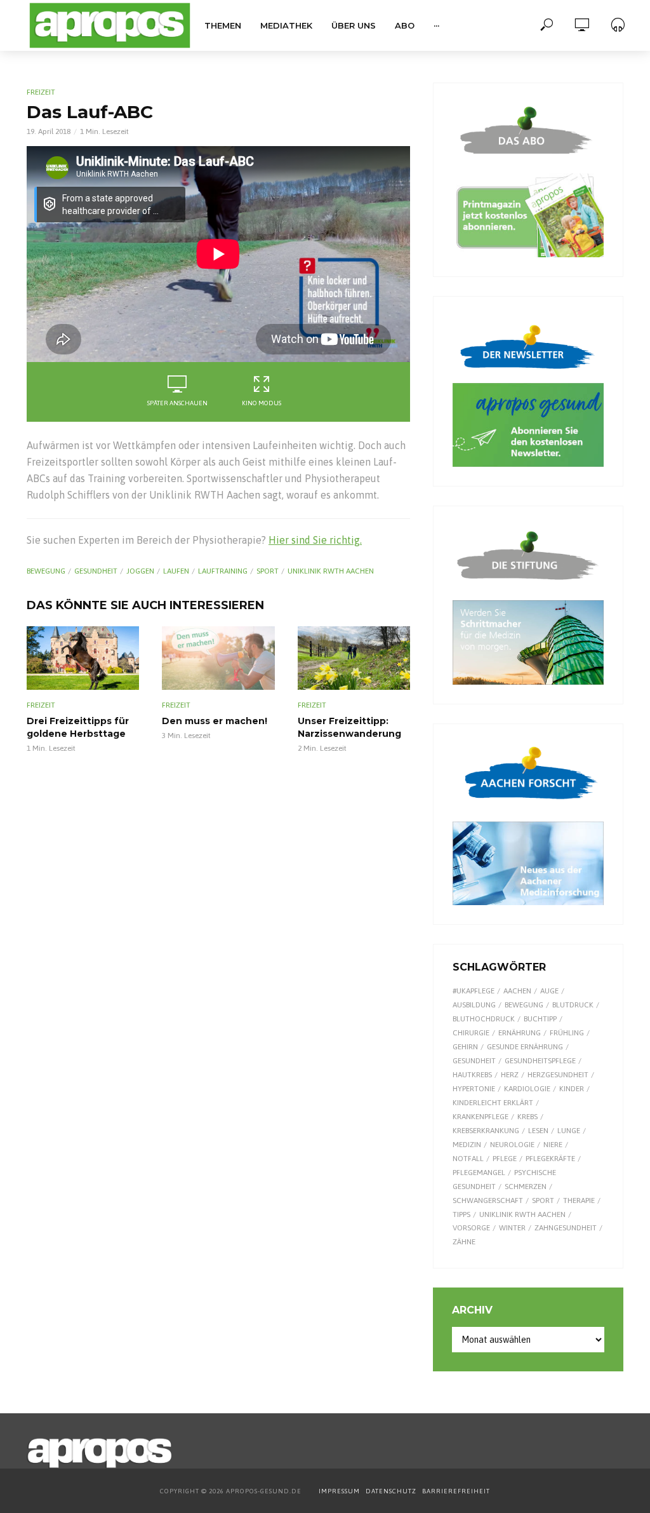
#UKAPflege (473, 990)
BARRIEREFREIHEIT (456, 1491)
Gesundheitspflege (540, 1060)
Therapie (579, 1200)
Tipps (461, 1214)
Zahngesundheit (565, 1227)
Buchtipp (540, 1018)
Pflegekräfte (550, 1158)
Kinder (571, 1088)
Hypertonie (474, 1088)
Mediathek (286, 25)
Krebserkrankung (486, 1130)
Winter (512, 1227)
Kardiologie (527, 1088)
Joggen (140, 571)
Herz (510, 1074)
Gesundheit (95, 571)
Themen (222, 25)
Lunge (568, 1130)
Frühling (567, 1032)
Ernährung (519, 1032)
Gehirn (465, 1046)
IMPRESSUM (339, 1491)
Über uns (353, 25)
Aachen (517, 990)
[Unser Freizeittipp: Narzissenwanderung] (354, 658)
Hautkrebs (472, 1074)
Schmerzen (526, 1186)
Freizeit (41, 92)
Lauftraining (223, 571)
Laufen (176, 571)
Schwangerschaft (488, 1200)
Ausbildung (474, 1004)
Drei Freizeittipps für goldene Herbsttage (78, 727)
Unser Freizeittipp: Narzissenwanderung (349, 727)
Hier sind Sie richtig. (315, 540)
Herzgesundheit (557, 1074)
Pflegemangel (479, 1172)
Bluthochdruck (484, 1018)
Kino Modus (261, 403)
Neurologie (512, 1144)
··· (436, 25)
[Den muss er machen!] (218, 658)
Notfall (468, 1158)
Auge (549, 990)
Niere (552, 1144)
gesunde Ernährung (525, 1046)
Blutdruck (573, 1004)
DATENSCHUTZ (392, 1491)
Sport (267, 571)
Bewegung (46, 571)
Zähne (464, 1241)
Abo (405, 25)
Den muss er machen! (214, 721)
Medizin (467, 1144)
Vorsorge (471, 1227)
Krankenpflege (480, 1116)
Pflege (505, 1158)
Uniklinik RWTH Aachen (331, 571)
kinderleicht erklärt (493, 1102)
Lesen (538, 1130)
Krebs (527, 1116)
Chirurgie (471, 1032)
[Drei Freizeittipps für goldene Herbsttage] (83, 658)
